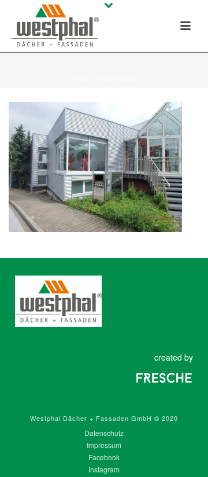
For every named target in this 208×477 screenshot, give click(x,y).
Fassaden (115, 79)
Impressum (104, 445)
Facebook (104, 457)
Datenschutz (104, 433)
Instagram (104, 469)
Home (80, 79)
